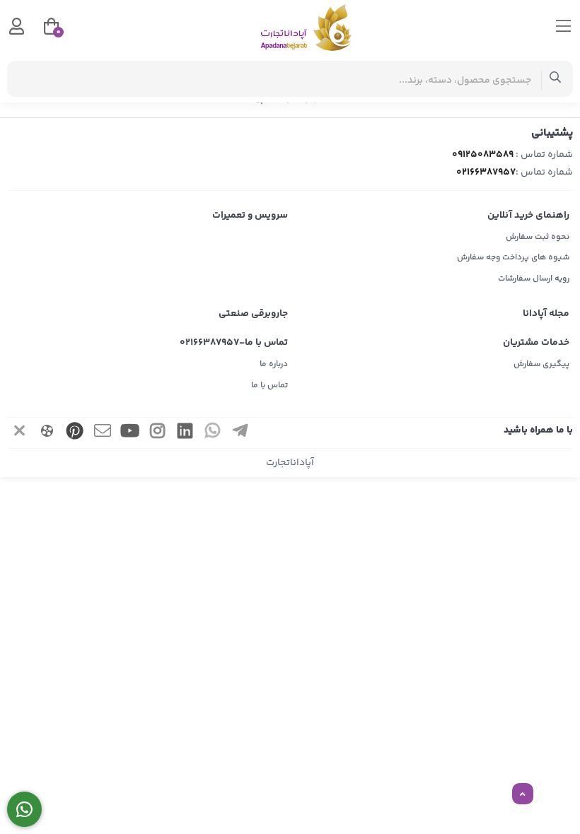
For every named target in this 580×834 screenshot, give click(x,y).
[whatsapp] (213, 432)
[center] (555, 78)
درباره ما (274, 364)
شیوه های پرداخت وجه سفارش (513, 257)
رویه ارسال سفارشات (533, 279)
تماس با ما (269, 385)
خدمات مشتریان (536, 343)
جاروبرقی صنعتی (253, 314)
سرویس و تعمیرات (250, 215)
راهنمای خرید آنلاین (528, 215)
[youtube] (130, 432)
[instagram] (157, 432)
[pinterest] (75, 432)
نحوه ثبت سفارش (537, 237)
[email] (102, 432)
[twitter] (19, 432)
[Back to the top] (522, 794)
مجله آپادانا (546, 314)
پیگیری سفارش (541, 364)
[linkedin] (185, 432)
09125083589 (483, 155)
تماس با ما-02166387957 (234, 343)
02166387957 (486, 172)
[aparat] (47, 432)
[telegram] (240, 432)
